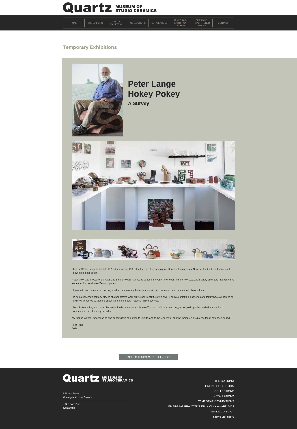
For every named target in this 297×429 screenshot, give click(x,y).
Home (74, 23)
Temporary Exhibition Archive (180, 23)
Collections (138, 23)
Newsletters (223, 416)
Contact (223, 23)
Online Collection (116, 23)
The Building (95, 23)
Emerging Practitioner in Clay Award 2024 (201, 406)
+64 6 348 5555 (71, 404)
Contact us (69, 408)
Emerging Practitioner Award (202, 23)
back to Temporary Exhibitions (148, 357)
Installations (159, 23)
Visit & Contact (222, 411)
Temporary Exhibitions (216, 401)
